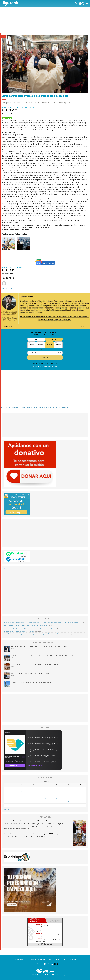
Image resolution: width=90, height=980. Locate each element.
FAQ (25, 960)
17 (21, 798)
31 (21, 805)
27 (57, 801)
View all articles (7, 288)
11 (33, 795)
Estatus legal (57, 960)
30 (9, 805)
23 (9, 801)
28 (68, 801)
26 (45, 801)
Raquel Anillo (23, 107)
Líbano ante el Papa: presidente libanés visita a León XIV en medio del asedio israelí (26, 625)
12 (45, 795)
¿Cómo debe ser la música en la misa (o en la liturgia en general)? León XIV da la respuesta (33, 834)
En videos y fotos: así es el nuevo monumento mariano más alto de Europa (31, 682)
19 (45, 798)
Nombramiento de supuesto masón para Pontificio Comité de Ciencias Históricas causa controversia (39, 646)
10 (21, 795)
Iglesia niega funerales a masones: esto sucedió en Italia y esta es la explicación (33, 673)
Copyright (65, 960)
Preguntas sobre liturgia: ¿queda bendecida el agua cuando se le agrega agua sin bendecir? (36, 664)
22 (80, 798)
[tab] (36, 920)
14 (68, 795)
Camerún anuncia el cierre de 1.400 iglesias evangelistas (19, 631)
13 (57, 795)
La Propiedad (32, 960)
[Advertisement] (45, 20)
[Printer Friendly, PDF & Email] (7, 118)
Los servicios (41, 960)
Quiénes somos (18, 960)
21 (68, 798)
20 (57, 798)
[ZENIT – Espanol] (25, 3)
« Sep (5, 809)
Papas (3, 36)
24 (21, 801)
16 (9, 798)
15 (80, 795)
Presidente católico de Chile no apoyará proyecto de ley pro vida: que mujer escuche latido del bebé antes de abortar (35, 634)
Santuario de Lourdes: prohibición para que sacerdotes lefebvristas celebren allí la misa (28, 628)
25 (33, 801)
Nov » (8, 809)
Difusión (49, 960)
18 (33, 798)
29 (80, 801)
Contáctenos (73, 960)
